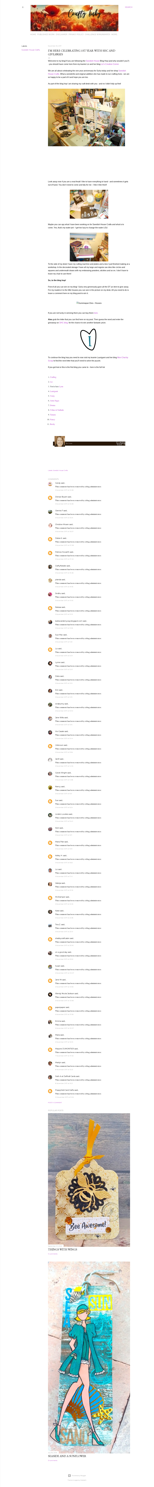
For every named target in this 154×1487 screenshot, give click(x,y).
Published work (46, 34)
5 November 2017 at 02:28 (64, 490)
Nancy (52, 419)
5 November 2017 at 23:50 (64, 959)
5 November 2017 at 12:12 (63, 683)
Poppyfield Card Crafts (64, 1090)
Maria (57, 1035)
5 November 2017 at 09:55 (64, 587)
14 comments (52, 1254)
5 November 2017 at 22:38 (64, 918)
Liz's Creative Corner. (109, 64)
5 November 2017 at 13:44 (64, 738)
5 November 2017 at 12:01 (64, 656)
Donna (53, 405)
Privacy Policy (76, 34)
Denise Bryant (61, 497)
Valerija (58, 883)
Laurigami (54, 391)
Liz (51, 381)
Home (33, 34)
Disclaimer (61, 34)
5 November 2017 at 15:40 (64, 821)
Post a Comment (55, 1102)
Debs (57, 676)
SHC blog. (63, 323)
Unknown (59, 745)
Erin (57, 690)
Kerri (57, 828)
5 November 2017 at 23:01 (64, 931)
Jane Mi (58, 980)
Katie (57, 911)
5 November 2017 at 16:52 (64, 862)
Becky (52, 424)
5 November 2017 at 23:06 (64, 945)
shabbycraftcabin (62, 938)
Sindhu (58, 593)
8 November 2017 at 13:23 (64, 1069)
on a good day (61, 952)
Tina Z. (58, 924)
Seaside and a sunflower (67, 1456)
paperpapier (60, 1007)
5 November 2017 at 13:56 (64, 752)
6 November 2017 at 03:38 (64, 1000)
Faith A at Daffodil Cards (65, 1076)
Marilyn (58, 1062)
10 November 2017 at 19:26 (64, 1097)
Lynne (58, 662)
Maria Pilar (59, 842)
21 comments (52, 1460)
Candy (58, 483)
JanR (57, 759)
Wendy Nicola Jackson (64, 993)
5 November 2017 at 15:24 (64, 807)
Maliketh (83, 1480)
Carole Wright (61, 773)
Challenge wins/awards (97, 34)
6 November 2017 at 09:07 (64, 1028)
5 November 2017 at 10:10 (64, 614)
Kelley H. (59, 855)
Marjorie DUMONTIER (64, 1049)
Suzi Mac (59, 635)
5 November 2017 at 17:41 (64, 876)
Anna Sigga (55, 400)
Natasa (58, 607)
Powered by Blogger (79, 1475)
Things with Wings (62, 1249)
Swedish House (92, 61)
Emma (58, 1021)
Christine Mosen (62, 524)
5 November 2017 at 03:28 (64, 504)
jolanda (58, 580)
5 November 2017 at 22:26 (64, 904)
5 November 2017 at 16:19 (63, 849)
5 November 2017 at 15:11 (63, 793)
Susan (57, 966)
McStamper (60, 897)
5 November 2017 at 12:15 (63, 697)
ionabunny (59, 704)
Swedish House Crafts (31, 50)
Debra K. (58, 538)
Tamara (53, 414)
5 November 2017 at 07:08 (64, 545)
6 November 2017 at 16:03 (64, 1042)
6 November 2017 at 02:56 (64, 987)
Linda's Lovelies (61, 814)
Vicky (52, 396)
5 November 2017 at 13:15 (63, 725)
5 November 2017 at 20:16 (64, 890)
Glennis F (59, 511)
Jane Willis (59, 718)
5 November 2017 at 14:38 (64, 780)
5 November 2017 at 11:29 (63, 642)
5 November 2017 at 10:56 (64, 628)
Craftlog (53, 377)
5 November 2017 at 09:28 (64, 573)
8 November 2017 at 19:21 (64, 1083)
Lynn (61, 386)
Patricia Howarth (62, 552)
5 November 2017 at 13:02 (64, 711)
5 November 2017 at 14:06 (64, 766)
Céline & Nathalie (57, 410)
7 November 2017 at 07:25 (64, 1056)
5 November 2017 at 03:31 (64, 518)
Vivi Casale (59, 731)
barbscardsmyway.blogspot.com (68, 621)
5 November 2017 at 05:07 (64, 531)
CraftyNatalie (60, 566)
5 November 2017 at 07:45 (64, 559)
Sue (56, 800)
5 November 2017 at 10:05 (64, 600)
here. (95, 313)
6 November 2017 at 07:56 (64, 1014)
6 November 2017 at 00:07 (64, 973)
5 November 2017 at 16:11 (63, 835)
